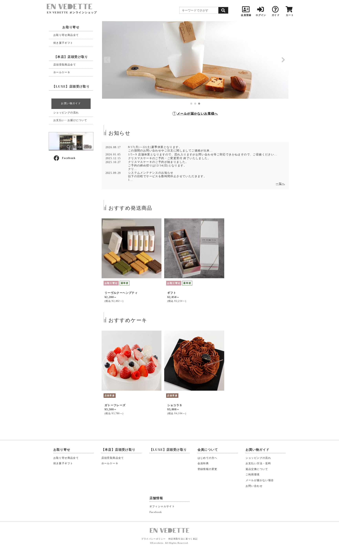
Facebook (69, 158)
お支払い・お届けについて (70, 120)
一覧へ (280, 183)
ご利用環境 (253, 474)
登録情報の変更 (207, 469)
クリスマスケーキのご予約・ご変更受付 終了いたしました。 (169, 158)
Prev (107, 60)
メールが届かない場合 (260, 480)
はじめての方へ (207, 458)
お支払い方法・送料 (258, 463)
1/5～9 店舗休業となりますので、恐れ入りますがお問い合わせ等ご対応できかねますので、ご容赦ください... (202, 154)
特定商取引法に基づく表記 (183, 539)
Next (283, 60)
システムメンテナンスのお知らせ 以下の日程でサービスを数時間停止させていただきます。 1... (167, 176)
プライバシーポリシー (153, 539)
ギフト (171, 292)
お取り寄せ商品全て (66, 35)
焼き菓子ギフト (63, 42)
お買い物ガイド (71, 103)
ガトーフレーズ (115, 405)
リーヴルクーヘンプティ (121, 292)
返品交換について (257, 469)
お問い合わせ (254, 486)
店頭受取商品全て (64, 64)
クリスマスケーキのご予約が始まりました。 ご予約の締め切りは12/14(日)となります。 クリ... (158, 166)
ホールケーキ (61, 72)
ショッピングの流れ (66, 112)
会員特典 (203, 463)
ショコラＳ (174, 405)
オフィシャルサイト (162, 506)
